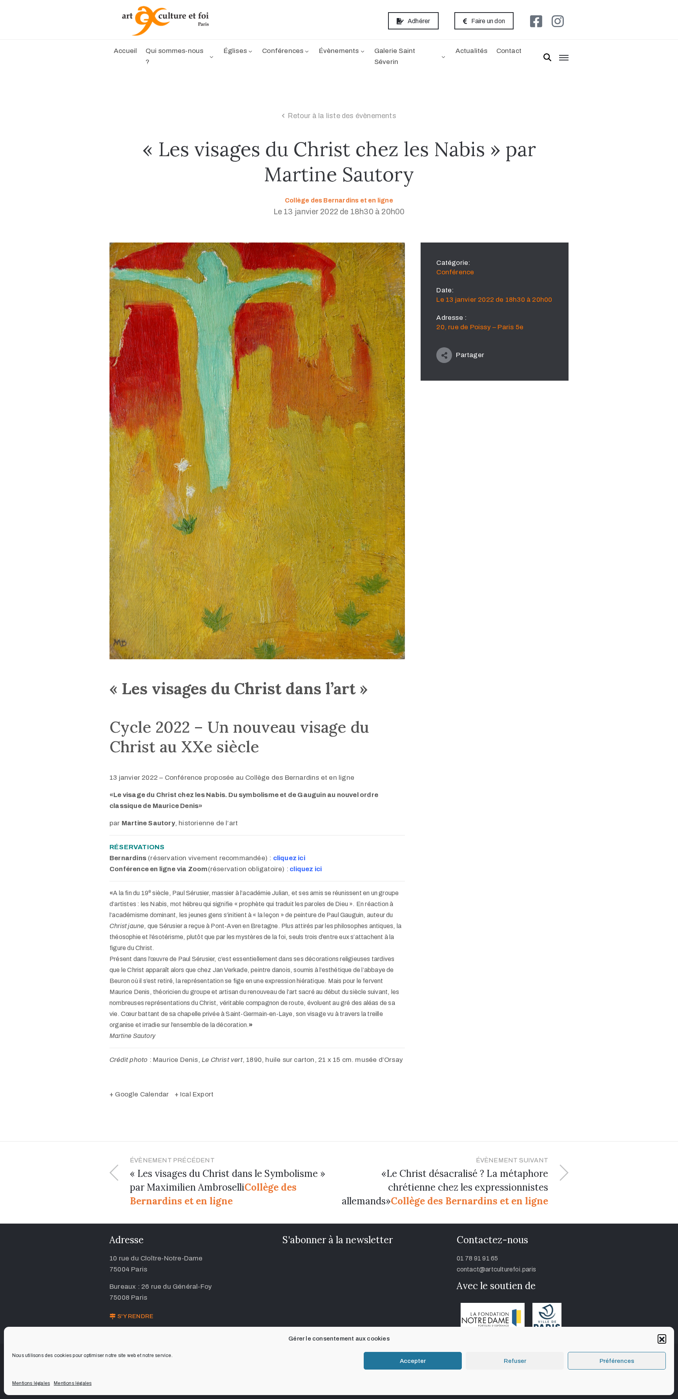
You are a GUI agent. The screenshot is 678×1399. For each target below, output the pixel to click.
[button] (662, 1338)
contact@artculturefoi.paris (496, 1269)
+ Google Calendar (139, 1094)
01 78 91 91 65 (477, 1258)
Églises (235, 51)
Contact (508, 51)
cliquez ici (289, 858)
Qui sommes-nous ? (174, 56)
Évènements (339, 51)
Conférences (282, 51)
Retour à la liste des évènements (342, 116)
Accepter (413, 1361)
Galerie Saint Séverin (395, 56)
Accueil (125, 51)
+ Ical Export (194, 1094)
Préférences (617, 1361)
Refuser (515, 1361)
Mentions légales (31, 1383)
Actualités (472, 51)
